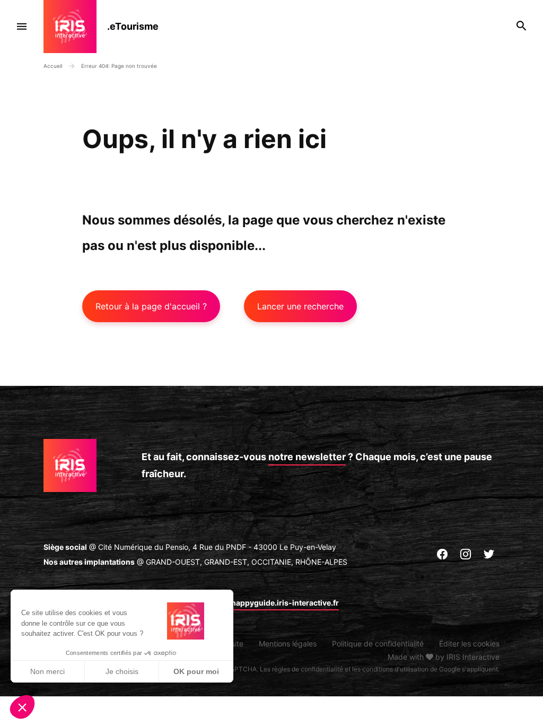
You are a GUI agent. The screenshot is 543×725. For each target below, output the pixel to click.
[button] (22, 707)
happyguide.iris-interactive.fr (285, 602)
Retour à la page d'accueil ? (151, 306)
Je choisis (122, 671)
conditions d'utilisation (395, 669)
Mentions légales (288, 643)
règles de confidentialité (307, 669)
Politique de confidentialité (378, 643)
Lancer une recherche (300, 306)
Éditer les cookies (469, 643)
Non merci (47, 671)
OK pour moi (196, 671)
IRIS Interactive (473, 656)
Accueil (52, 66)
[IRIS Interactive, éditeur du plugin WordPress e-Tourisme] (75, 26)
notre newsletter (307, 456)
